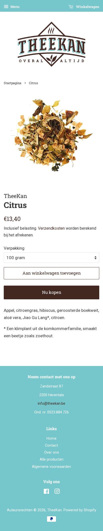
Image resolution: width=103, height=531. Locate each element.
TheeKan (54, 510)
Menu (15, 7)
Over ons (51, 452)
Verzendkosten (51, 228)
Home (51, 438)
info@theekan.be (51, 403)
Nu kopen (51, 292)
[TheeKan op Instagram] (57, 492)
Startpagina (12, 83)
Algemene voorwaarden (51, 467)
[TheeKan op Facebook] (46, 492)
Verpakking (14, 248)
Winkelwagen (87, 6)
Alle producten (52, 459)
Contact (51, 445)
